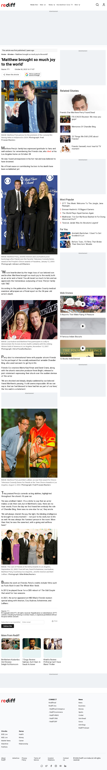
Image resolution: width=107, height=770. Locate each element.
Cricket (81, 715)
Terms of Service (37, 759)
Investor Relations (51, 759)
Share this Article (12, 75)
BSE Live (4, 734)
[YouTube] (61, 766)
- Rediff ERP (53, 722)
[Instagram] (56, 766)
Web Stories (66, 293)
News (41, 5)
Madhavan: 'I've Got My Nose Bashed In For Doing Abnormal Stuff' (83, 218)
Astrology (82, 725)
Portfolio (4, 747)
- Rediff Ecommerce (56, 712)
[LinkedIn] (65, 766)
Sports (81, 712)
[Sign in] (104, 5)
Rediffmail (52, 703)
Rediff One (52, 706)
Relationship (23, 744)
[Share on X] (46, 766)
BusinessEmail (61, 5)
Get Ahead (82, 718)
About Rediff (3, 759)
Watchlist (4, 744)
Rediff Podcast (84, 728)
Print (55, 621)
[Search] (97, 5)
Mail (36, 5)
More (76, 5)
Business (82, 706)
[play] (82, 304)
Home (32, 5)
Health (21, 734)
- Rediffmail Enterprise (56, 709)
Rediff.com (83, 758)
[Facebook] (51, 766)
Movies (11, 54)
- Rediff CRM (53, 718)
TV (72, 5)
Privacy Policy (24, 759)
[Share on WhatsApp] (42, 766)
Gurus (68, 5)
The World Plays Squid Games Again (78, 213)
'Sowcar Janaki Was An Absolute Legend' (80, 223)
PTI (8, 69)
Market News (6, 741)
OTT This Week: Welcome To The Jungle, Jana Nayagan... (82, 204)
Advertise (15, 758)
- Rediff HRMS (53, 715)
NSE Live (4, 737)
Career (21, 741)
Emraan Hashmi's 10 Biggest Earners (78, 209)
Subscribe (7, 626)
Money (51, 5)
